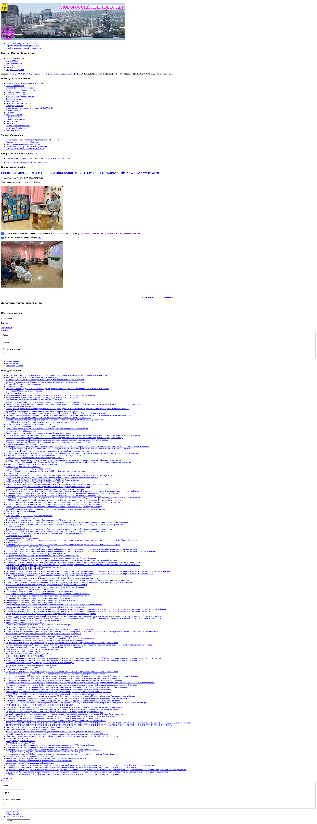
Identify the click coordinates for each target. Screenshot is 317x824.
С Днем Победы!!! (13, 527)
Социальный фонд (14, 63)
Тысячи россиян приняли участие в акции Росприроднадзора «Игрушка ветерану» (41, 520)
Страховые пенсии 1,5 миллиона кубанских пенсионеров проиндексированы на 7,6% (42, 747)
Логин (5, 335)
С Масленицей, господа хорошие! (20, 669)
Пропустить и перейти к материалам (21, 43)
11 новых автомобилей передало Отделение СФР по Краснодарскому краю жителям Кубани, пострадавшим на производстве (59, 529)
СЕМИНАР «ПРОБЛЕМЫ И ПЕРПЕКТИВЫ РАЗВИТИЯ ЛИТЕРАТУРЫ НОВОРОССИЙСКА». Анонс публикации (80, 172)
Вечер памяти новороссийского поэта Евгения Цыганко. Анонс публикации (38, 625)
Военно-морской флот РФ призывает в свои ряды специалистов (33, 602)
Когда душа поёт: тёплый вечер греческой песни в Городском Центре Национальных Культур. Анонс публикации (54, 605)
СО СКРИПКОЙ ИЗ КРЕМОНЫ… (21, 743)
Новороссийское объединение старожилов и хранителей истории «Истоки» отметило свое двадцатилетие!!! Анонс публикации (60, 475)
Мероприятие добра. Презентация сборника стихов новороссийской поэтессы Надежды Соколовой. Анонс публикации (57, 413)
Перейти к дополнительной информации (23, 48)
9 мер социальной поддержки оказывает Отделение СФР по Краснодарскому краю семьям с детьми (48, 487)
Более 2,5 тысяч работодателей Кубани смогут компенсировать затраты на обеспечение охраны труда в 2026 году (54, 507)
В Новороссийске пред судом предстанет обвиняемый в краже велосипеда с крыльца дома (44, 752)
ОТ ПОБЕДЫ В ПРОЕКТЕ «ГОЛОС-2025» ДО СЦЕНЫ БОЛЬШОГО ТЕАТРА (39, 705)
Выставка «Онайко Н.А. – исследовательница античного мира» (33, 377)
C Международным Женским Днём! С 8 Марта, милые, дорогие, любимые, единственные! (44, 640)
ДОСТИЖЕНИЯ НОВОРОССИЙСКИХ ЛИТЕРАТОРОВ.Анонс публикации (39, 727)
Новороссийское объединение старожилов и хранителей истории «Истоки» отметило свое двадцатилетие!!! (52, 478)
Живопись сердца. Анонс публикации (22, 538)
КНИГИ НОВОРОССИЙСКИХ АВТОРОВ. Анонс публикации (33, 567)
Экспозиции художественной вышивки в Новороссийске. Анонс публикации (39, 761)
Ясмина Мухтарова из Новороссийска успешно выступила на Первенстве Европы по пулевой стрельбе (50, 694)
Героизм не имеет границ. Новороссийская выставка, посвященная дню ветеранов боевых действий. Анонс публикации (57, 440)
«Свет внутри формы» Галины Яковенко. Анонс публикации (32, 464)
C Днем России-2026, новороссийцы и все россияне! (28, 469)
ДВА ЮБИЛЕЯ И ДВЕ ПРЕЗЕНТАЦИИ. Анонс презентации (32, 649)
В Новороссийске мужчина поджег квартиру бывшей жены (31, 665)
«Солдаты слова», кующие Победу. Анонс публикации (29, 516)
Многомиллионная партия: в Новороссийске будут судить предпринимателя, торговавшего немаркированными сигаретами (58, 689)
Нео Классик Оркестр (15, 393)
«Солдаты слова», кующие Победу (20, 518)
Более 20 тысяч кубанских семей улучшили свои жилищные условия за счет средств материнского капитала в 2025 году (57, 721)
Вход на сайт (6, 328)
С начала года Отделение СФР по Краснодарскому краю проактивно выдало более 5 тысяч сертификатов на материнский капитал (61, 560)
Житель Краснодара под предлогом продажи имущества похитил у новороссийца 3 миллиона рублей (49, 576)
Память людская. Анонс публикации (21, 511)
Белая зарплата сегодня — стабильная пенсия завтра (28, 547)
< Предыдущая (149, 297)
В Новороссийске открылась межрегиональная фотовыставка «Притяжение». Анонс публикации (47, 596)
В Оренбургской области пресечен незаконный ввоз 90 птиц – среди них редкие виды (42, 556)
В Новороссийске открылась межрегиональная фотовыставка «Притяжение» (38, 598)
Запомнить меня (13, 349)
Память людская (13, 513)
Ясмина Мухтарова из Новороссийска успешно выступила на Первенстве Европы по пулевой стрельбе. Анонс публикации (58, 692)
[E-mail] (39, 182)
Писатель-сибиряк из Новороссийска (21, 431)
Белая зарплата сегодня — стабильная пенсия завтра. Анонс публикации (37, 553)
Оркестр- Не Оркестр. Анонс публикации (23, 384)
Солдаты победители (15, 70)
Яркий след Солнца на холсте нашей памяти (25, 622)
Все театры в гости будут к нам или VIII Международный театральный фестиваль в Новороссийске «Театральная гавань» (57, 389)
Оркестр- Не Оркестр (15, 386)
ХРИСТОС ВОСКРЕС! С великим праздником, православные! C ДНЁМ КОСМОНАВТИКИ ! (46, 585)
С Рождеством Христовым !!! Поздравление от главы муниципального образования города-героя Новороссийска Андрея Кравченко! (62, 754)
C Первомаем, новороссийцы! (18, 536)
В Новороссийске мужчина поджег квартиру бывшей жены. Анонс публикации (40, 663)
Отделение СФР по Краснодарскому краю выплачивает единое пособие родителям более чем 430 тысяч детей (52, 718)
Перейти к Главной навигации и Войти (23, 46)
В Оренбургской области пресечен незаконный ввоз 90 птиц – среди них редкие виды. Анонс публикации (51, 558)
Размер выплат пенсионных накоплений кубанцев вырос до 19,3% (34, 400)
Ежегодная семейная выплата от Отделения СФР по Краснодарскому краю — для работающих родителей (51, 614)
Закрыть (4, 330)
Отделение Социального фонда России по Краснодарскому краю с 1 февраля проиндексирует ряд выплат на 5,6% (54, 712)
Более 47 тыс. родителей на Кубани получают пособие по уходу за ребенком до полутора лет (45, 382)
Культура (9, 65)
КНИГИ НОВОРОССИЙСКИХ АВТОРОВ (24, 569)
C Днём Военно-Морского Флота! (20, 406)
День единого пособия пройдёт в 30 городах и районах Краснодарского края (38, 433)
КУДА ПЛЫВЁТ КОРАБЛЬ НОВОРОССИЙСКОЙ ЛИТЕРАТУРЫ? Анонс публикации (43, 480)
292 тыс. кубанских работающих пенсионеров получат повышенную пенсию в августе (43, 402)
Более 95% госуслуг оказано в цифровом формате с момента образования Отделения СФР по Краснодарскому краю (55, 420)
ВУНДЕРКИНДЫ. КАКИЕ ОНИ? (20, 741)
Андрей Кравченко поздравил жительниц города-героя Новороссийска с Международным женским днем (50, 638)
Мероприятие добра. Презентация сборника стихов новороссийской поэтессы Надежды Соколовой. (48, 418)
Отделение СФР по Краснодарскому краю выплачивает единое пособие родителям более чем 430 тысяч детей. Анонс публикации (61, 716)
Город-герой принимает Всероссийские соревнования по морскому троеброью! (39, 591)
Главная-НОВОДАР (18, 74)
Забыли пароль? (12, 361)
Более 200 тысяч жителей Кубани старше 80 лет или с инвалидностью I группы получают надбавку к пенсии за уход (55, 509)
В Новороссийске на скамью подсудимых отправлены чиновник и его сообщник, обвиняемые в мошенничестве (53, 495)
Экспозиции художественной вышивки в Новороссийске (30, 763)
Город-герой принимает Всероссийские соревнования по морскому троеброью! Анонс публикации (48, 594)
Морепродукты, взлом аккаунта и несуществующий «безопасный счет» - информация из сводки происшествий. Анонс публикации (62, 736)
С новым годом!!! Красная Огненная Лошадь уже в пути (30, 756)
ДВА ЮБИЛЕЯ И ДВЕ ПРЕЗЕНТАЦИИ (23, 651)
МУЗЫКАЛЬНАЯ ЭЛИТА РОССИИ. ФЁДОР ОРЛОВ (29, 654)
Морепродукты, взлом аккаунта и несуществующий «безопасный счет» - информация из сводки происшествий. (53, 732)
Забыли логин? (12, 363)
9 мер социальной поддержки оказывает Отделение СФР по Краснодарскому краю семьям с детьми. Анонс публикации (57, 484)
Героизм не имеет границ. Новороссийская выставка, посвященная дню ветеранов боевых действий (48, 442)
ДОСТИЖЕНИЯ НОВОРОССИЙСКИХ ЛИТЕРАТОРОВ (30, 729)
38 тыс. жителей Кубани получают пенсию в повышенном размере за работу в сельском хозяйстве (47, 451)
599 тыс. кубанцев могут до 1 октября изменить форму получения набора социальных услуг (45, 380)
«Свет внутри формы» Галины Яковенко (23, 467)
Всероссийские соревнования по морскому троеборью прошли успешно (36, 589)
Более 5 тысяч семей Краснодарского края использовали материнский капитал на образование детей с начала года (54, 504)
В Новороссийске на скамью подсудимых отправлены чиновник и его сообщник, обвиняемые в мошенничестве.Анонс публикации (62, 493)
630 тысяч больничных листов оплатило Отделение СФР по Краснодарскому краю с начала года (47, 471)
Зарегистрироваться (14, 366)
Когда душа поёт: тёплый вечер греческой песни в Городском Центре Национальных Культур (45, 607)
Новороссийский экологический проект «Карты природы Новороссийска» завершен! (42, 397)
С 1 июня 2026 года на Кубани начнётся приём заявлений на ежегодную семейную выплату (45, 489)
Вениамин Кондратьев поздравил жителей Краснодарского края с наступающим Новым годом (46, 758)
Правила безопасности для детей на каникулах (25, 444)
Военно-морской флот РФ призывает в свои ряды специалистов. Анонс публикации (42, 600)
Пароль (6, 342)
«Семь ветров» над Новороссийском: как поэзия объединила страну (35, 458)
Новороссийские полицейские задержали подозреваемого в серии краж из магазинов (42, 636)
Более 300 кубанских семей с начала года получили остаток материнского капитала (41, 411)
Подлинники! (12, 61)
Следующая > (169, 297)
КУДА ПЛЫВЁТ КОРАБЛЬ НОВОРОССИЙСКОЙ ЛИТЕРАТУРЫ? (35, 482)
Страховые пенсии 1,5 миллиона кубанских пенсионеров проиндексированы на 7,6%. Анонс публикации (51, 745)
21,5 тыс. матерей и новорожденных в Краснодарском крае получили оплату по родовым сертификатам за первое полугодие (59, 375)
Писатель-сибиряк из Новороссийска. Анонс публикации (30, 426)
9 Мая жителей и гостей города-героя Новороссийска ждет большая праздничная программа (45, 533)
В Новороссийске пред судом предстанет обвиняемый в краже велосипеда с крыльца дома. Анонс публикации (53, 749)
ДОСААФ (10, 67)
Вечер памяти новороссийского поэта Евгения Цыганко (29, 627)
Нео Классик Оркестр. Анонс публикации (24, 391)
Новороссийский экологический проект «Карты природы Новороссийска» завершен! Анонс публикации (50, 395)
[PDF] (35, 182)
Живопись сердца (13, 542)
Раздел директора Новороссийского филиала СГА (50, 74)
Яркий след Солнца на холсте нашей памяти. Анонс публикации (33, 620)
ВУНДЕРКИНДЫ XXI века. (18, 738)
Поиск (4, 318)
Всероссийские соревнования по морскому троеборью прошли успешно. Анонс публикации (45, 587)
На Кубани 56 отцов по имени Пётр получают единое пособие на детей (36, 424)
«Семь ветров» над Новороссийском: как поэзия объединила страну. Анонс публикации (43, 455)
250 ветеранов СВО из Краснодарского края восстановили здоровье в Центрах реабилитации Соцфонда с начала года (56, 531)
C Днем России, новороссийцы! (19, 473)
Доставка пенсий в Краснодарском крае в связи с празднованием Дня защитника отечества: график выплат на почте (55, 674)
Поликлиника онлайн (15, 58)
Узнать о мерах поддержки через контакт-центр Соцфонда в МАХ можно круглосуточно (43, 634)
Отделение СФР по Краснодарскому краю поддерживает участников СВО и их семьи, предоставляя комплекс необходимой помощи (62, 643)
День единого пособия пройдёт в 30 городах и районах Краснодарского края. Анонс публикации (47, 429)
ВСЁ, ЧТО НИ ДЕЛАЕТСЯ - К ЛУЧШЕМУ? (25, 656)
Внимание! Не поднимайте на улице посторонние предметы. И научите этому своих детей (44, 647)
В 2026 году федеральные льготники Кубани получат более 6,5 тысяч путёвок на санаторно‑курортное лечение (53, 578)
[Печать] (37, 182)
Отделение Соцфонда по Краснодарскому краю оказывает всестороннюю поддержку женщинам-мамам (50, 629)
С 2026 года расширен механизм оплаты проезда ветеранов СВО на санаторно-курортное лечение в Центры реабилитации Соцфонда (63, 700)
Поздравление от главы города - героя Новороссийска (29, 667)
